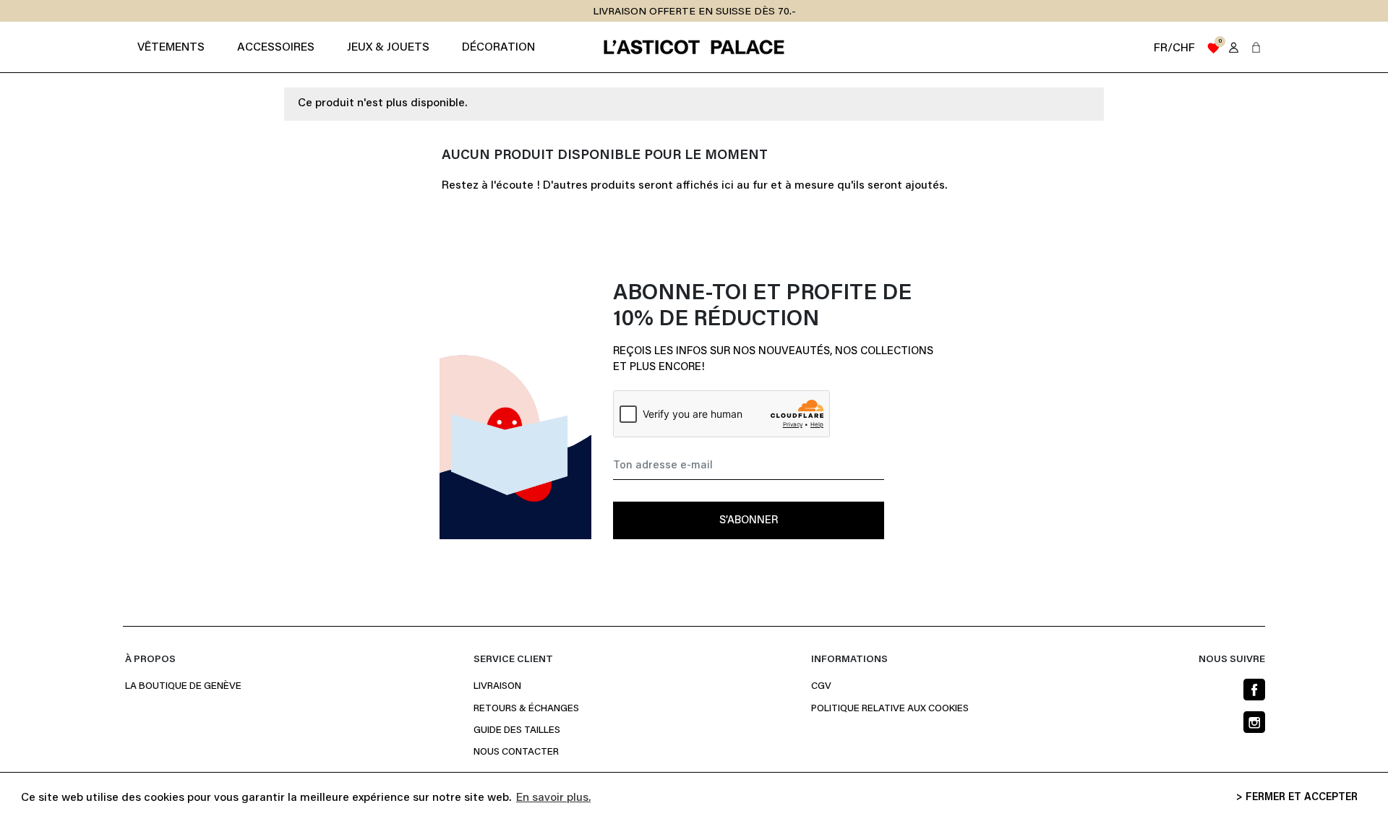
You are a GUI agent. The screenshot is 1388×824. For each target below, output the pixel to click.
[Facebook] (1254, 689)
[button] (1256, 47)
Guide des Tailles (517, 731)
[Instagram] (1254, 722)
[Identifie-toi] (1234, 47)
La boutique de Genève (183, 687)
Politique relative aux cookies (890, 709)
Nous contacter (516, 752)
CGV (821, 687)
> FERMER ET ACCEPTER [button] (1297, 797)
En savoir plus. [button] (553, 798)
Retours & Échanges (526, 709)
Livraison (497, 687)
